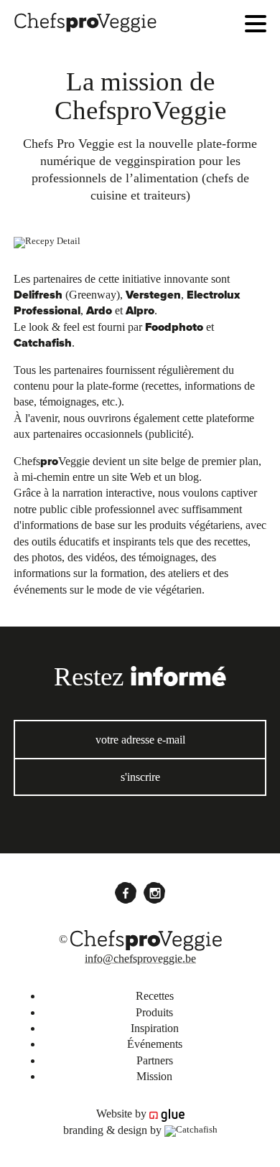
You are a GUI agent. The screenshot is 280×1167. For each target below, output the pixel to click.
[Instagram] (154, 893)
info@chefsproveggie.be (140, 958)
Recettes (155, 996)
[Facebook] (125, 893)
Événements (154, 1044)
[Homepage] (85, 20)
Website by (122, 1113)
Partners (154, 1060)
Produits (154, 1012)
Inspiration (155, 1028)
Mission (154, 1076)
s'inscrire (140, 777)
